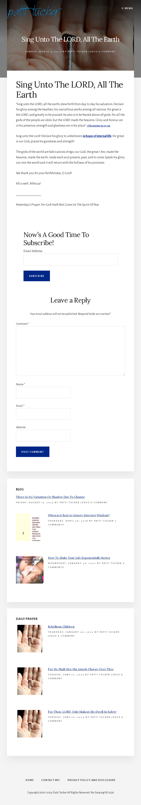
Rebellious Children (61, 626)
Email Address (33, 251)
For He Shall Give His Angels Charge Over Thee (81, 669)
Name (20, 384)
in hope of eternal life (97, 136)
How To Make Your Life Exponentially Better (79, 558)
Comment (22, 323)
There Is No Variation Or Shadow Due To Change (50, 497)
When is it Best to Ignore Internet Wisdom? (79, 515)
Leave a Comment (102, 51)
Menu (129, 8)
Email (20, 405)
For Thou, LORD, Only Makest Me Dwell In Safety (82, 711)
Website (21, 427)
